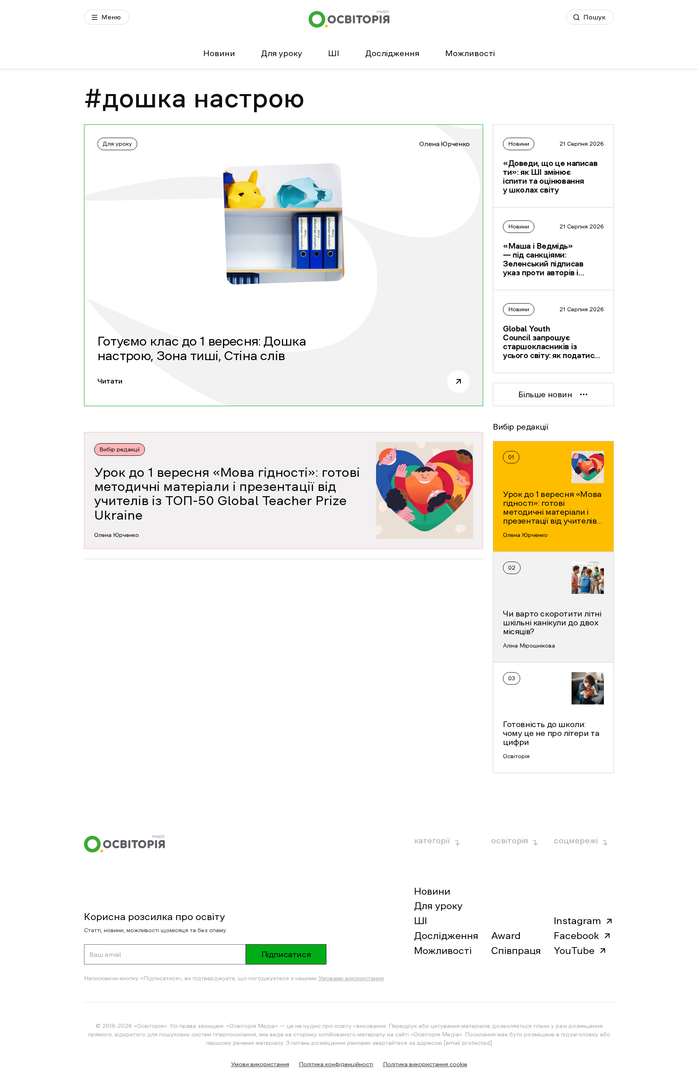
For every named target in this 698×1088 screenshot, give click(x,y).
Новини (219, 53)
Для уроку (281, 53)
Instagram (577, 921)
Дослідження (392, 53)
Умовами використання (351, 978)
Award (506, 936)
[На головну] (349, 19)
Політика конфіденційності (336, 1064)
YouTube (574, 951)
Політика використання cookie (425, 1064)
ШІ (333, 53)
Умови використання (260, 1064)
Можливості (470, 53)
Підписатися (286, 954)
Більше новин (545, 394)
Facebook (576, 936)
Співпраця (516, 951)
